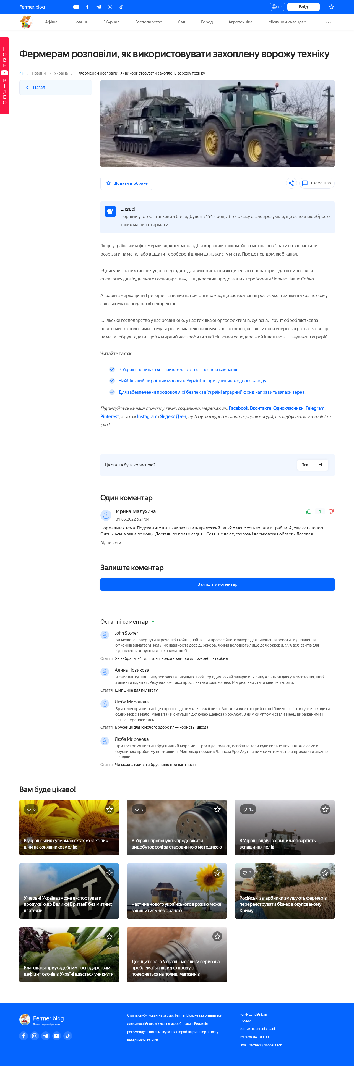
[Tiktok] (121, 7)
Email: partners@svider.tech (260, 1045)
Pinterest (109, 416)
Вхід (303, 6)
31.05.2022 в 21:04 (132, 519)
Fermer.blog (26, 22)
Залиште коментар (132, 567)
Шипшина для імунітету (136, 690)
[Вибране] (331, 7)
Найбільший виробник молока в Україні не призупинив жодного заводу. (193, 381)
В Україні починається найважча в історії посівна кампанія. (178, 369)
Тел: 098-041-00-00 (254, 1037)
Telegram (315, 408)
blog (32, 7)
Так (305, 465)
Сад (181, 22)
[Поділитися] (291, 183)
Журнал (111, 22)
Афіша (51, 22)
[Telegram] (99, 7)
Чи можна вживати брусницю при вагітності (155, 765)
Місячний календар (287, 22)
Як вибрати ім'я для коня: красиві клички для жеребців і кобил (171, 659)
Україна (61, 73)
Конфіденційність (253, 1015)
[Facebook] (87, 7)
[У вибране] (109, 809)
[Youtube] (76, 7)
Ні (320, 465)
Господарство (148, 22)
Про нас (245, 1021)
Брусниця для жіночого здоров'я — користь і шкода (161, 727)
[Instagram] (110, 7)
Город (207, 22)
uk (279, 7)
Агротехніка (240, 22)
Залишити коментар (217, 584)
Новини (80, 22)
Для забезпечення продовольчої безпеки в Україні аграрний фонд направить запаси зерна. (212, 392)
